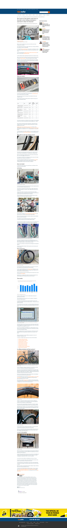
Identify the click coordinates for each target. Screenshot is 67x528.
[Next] (37, 204)
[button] (28, 205)
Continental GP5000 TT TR (31, 376)
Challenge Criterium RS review (22, 339)
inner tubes (35, 159)
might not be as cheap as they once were (31, 52)
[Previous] (18, 204)
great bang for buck (26, 53)
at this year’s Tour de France (34, 127)
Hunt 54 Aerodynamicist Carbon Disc (30, 213)
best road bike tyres (24, 49)
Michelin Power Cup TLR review (22, 342)
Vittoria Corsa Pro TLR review (22, 347)
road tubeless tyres (35, 93)
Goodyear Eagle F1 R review (22, 341)
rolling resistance (23, 58)
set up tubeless (23, 273)
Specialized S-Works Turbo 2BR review (24, 346)
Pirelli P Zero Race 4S (32, 469)
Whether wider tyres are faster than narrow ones (24, 126)
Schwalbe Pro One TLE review (22, 345)
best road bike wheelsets (27, 132)
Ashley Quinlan (30, 269)
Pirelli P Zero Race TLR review (22, 343)
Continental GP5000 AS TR (24, 469)
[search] (49, 12)
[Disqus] (28, 499)
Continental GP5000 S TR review (23, 340)
